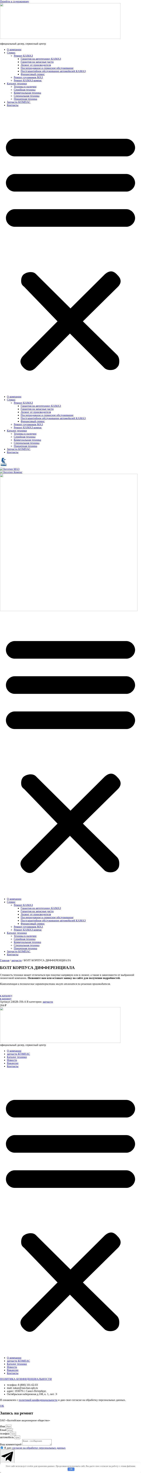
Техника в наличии (25, 86)
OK (71, 1469)
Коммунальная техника (27, 92)
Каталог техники (17, 83)
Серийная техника (24, 89)
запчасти (16, 960)
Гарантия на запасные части (37, 61)
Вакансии (12, 1063)
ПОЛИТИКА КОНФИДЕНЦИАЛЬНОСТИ (26, 1379)
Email (3, 1430)
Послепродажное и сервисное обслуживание (47, 68)
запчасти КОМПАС (18, 1053)
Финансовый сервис (33, 74)
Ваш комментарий (11, 1444)
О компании (14, 49)
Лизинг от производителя (36, 65)
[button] (70, 251)
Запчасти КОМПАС (18, 102)
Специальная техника (26, 95)
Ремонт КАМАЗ (23, 55)
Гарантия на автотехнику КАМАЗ (41, 58)
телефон (5, 1433)
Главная (4, 960)
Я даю (35, 1447)
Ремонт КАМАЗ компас (28, 80)
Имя (3, 1426)
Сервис (11, 52)
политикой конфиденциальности (38, 1400)
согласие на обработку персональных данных (39, 1447)
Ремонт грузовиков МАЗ (28, 77)
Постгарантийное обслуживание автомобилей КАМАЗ (53, 71)
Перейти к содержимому (14, 1)
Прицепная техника (25, 99)
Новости (12, 1060)
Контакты (12, 105)
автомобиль (7, 1437)
